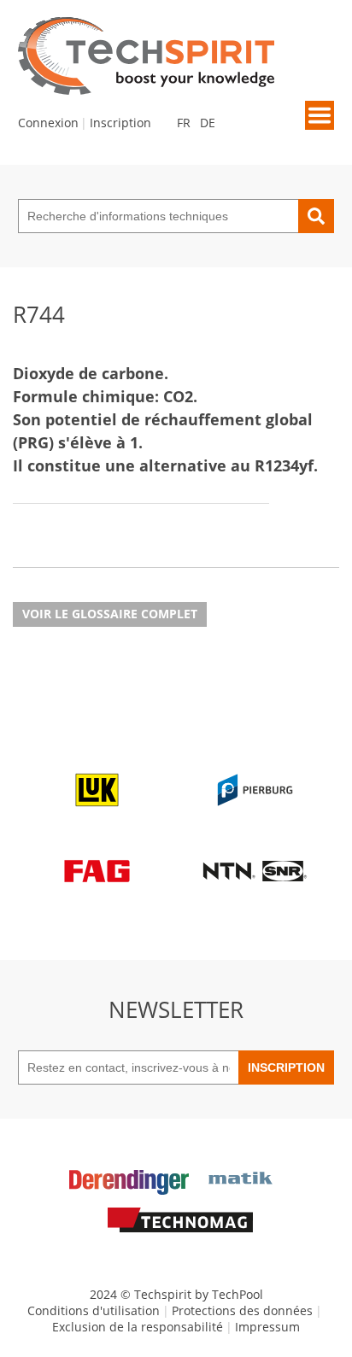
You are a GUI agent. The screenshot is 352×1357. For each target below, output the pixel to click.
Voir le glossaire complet (109, 613)
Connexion (48, 122)
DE (207, 122)
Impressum (267, 1327)
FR (184, 122)
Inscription (120, 122)
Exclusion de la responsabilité (137, 1327)
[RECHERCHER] (316, 216)
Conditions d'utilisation (93, 1310)
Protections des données (242, 1310)
